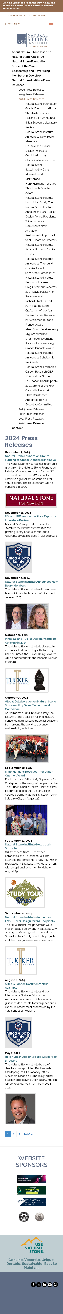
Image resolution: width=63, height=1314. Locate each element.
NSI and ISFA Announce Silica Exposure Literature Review (41, 122)
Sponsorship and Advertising (31, 70)
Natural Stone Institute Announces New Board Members (39, 136)
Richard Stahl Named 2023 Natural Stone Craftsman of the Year (39, 306)
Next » (28, 1134)
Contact (17, 428)
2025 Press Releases (31, 94)
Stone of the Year (23, 66)
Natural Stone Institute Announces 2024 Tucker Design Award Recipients (40, 212)
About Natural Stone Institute (31, 52)
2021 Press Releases (31, 418)
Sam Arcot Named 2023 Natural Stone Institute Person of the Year (40, 277)
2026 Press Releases (31, 89)
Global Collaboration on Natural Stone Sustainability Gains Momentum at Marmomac (40, 170)
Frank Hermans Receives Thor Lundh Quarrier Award (40, 188)
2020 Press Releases (31, 423)
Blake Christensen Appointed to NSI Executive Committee (38, 400)
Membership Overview (26, 75)
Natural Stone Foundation (29, 61)
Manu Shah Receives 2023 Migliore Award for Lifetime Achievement (41, 334)
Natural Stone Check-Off (28, 56)
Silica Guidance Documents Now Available (36, 226)
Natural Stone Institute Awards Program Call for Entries (40, 249)
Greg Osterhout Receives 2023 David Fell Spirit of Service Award (41, 291)
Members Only (16, 15)
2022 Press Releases (31, 414)
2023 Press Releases (31, 409)
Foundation (37, 15)
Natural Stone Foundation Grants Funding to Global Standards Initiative (41, 108)
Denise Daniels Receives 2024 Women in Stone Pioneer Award (40, 320)
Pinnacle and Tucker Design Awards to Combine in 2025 (37, 150)
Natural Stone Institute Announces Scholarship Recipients (39, 357)
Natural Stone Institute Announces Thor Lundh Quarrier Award (39, 263)
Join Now (14, 24)
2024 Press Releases (31, 99)
